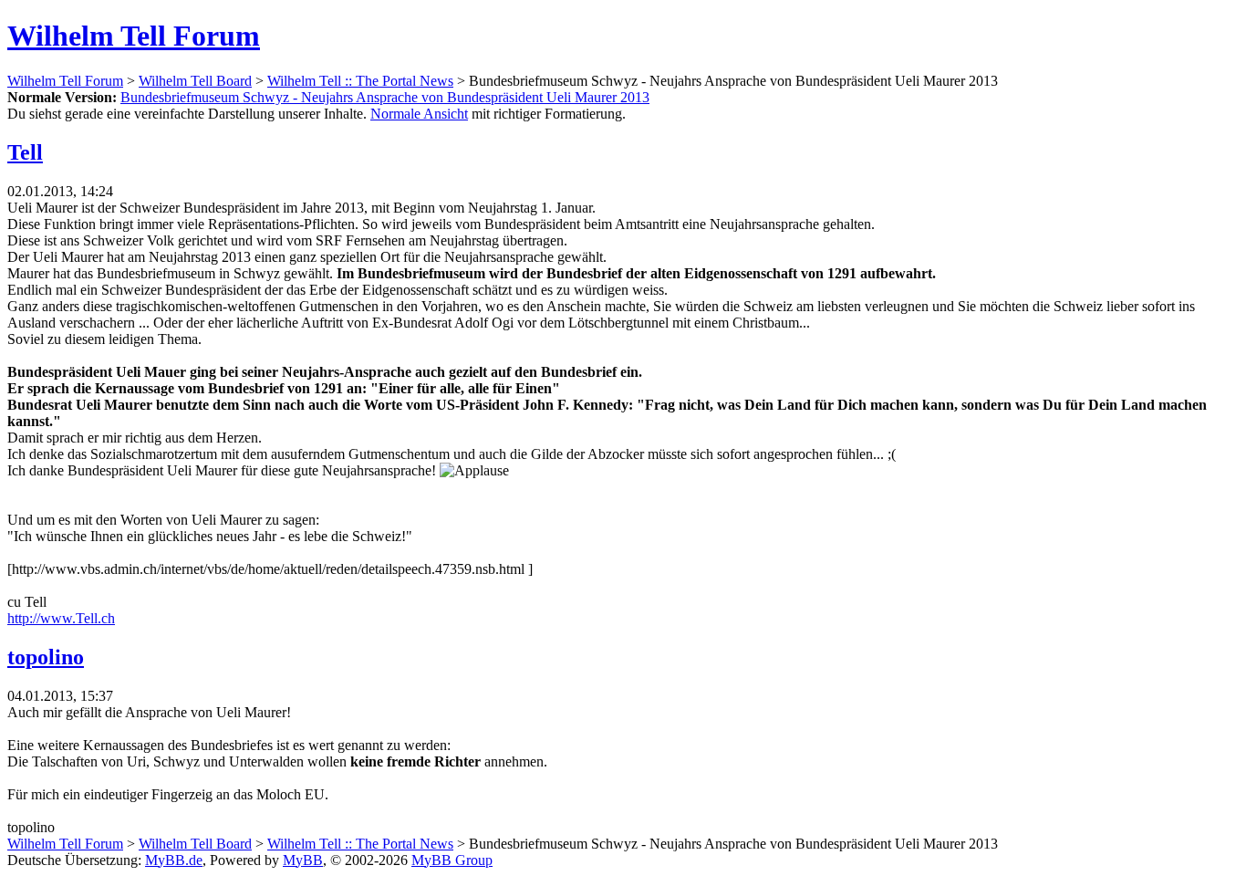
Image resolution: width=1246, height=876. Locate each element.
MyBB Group (452, 860)
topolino (45, 657)
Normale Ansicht (419, 113)
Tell (25, 152)
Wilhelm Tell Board (195, 81)
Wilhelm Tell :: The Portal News (360, 81)
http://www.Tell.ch (61, 618)
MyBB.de (173, 860)
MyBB (303, 860)
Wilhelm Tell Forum (133, 35)
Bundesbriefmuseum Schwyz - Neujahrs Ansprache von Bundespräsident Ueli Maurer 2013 (384, 97)
